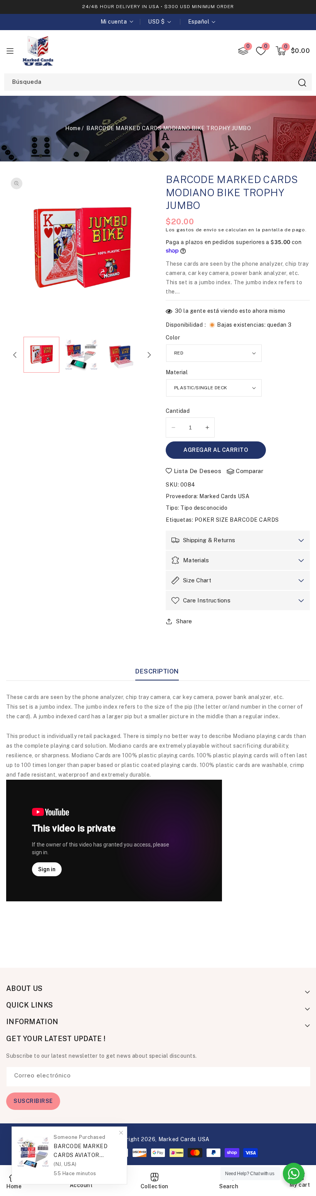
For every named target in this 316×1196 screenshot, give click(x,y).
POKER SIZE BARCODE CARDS (237, 520)
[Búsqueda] (301, 82)
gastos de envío (196, 229)
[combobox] (158, 82)
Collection (154, 1186)
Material (177, 372)
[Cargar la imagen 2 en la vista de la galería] (81, 355)
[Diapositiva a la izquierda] (15, 354)
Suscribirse (33, 1101)
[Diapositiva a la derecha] (149, 354)
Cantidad (178, 411)
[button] (293, 50)
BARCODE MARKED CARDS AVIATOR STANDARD (81, 1151)
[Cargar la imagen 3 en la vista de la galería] (121, 355)
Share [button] (184, 621)
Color (173, 337)
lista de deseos (198, 471)
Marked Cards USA (224, 496)
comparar (249, 471)
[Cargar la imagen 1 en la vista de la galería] (42, 355)
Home (73, 128)
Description (157, 671)
